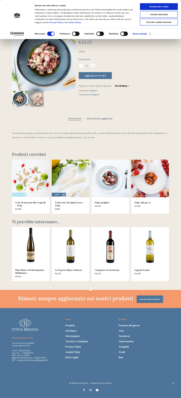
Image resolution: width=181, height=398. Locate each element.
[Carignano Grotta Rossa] (110, 246)
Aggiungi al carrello (95, 75)
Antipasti (93, 90)
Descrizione (75, 118)
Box (121, 357)
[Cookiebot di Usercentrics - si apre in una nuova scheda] (17, 34)
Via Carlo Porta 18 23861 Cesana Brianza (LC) (23, 344)
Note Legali (71, 357)
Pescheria (124, 336)
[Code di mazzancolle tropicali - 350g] (31, 178)
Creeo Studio (106, 383)
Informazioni (72, 336)
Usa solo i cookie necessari (158, 22)
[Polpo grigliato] (110, 178)
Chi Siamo (71, 330)
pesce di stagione (91, 94)
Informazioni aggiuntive (99, 118)
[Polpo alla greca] (150, 178)
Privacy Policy (56, 22)
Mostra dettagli (140, 34)
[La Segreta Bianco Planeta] (70, 246)
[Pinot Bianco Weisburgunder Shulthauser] (31, 246)
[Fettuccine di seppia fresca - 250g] (70, 178)
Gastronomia (126, 341)
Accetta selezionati (159, 14)
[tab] (75, 118)
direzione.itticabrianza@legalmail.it (32, 360)
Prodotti (70, 325)
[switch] (76, 34)
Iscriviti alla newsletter (149, 299)
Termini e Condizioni (76, 341)
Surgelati (124, 346)
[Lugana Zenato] (150, 246)
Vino (121, 330)
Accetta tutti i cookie (158, 6)
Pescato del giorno (129, 325)
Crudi (122, 352)
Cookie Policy (74, 22)
